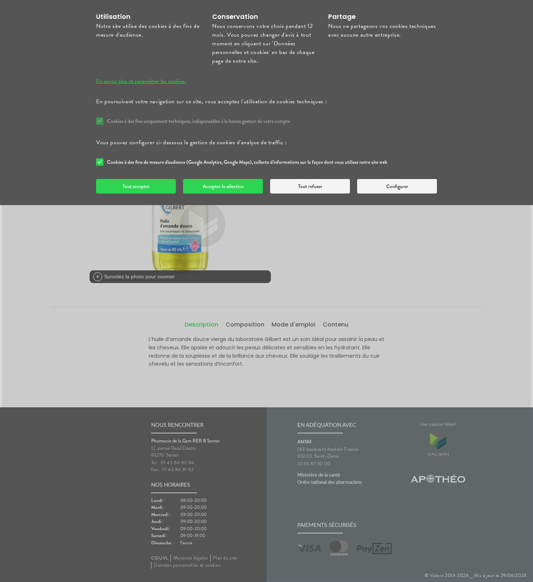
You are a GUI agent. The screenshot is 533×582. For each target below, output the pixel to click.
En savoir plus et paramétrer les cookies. (141, 81)
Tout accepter (136, 186)
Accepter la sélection (223, 186)
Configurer (397, 186)
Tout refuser (310, 186)
